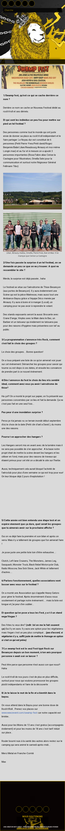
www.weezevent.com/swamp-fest (19, 712)
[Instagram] (25, 3)
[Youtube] (18, 3)
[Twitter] (11, 3)
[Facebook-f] (5, 3)
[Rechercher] (59, 10)
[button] (32, 61)
